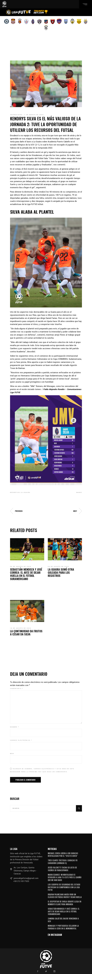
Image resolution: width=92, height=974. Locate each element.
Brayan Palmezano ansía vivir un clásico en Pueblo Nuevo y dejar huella (65, 896)
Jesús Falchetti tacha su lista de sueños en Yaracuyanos (62, 869)
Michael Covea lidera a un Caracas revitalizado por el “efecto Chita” (63, 854)
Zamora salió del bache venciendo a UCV (63, 920)
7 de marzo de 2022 (34, 115)
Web (12, 753)
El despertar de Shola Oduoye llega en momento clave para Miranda (64, 903)
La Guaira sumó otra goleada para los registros (61, 572)
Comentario (16, 688)
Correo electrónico (21, 740)
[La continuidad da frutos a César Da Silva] (27, 611)
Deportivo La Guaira (20, 492)
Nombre (14, 727)
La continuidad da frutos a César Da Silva (26, 632)
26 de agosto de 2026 (20, 566)
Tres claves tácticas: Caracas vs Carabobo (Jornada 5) (63, 861)
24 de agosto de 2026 (58, 566)
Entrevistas (16, 115)
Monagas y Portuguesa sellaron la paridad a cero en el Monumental (63, 927)
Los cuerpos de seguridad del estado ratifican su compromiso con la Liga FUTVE (64, 887)
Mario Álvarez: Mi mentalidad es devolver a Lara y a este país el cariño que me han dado (64, 877)
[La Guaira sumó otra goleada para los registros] (65, 549)
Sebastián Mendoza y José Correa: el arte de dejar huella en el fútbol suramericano (26, 574)
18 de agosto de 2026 (20, 628)
